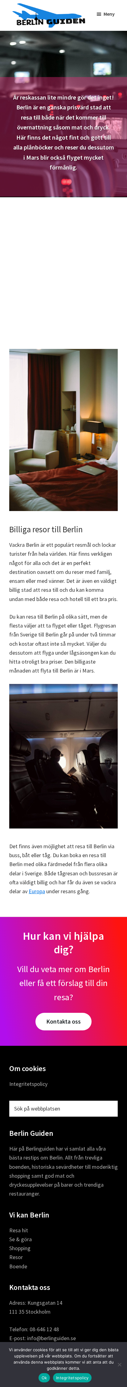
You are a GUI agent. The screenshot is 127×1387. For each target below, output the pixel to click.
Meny (109, 14)
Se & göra (20, 1239)
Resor (16, 1257)
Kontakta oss (63, 1021)
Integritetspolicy (28, 1083)
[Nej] (119, 1364)
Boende (18, 1266)
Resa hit (18, 1230)
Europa (37, 891)
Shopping (20, 1248)
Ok (44, 1377)
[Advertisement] (63, 263)
